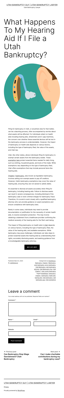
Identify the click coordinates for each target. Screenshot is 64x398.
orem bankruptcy (39, 265)
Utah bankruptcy (48, 277)
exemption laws (14, 160)
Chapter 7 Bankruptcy (49, 263)
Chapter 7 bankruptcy (16, 176)
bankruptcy (52, 273)
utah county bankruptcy (49, 271)
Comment (12, 300)
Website (11, 329)
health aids (52, 275)
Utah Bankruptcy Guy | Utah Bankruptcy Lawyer (32, 5)
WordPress (21, 390)
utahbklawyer (14, 263)
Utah (46, 225)
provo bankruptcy (50, 265)
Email (35, 319)
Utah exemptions (51, 280)
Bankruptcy (38, 263)
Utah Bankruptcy (40, 267)
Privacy (6, 387)
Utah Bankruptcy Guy (46, 269)
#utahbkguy (52, 261)
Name (10, 319)
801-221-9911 (32, 247)
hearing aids (38, 277)
